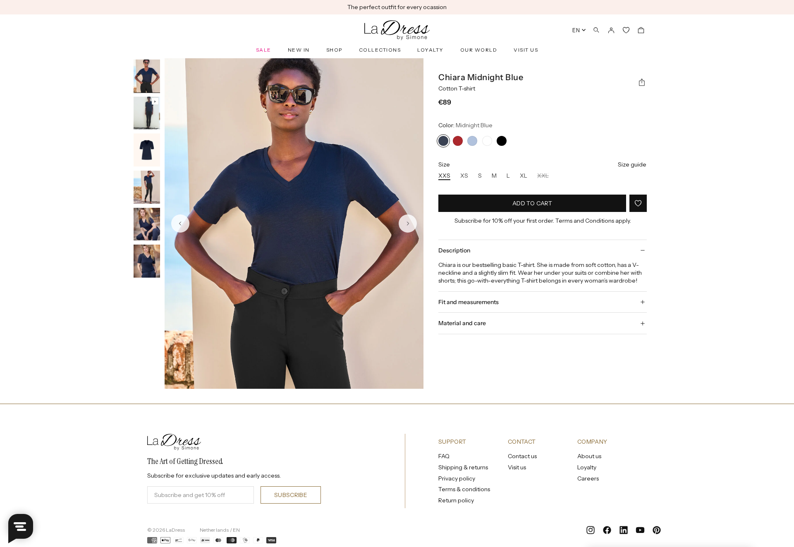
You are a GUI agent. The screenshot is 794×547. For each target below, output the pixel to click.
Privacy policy (456, 478)
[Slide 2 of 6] (147, 114)
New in (299, 50)
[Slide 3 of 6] (147, 150)
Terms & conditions (464, 489)
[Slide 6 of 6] (147, 261)
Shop (334, 50)
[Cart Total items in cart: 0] (641, 30)
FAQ (444, 456)
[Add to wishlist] (638, 203)
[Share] (642, 83)
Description (454, 250)
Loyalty (430, 50)
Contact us (522, 456)
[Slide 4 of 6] (147, 188)
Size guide (632, 164)
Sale (263, 50)
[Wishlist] (626, 30)
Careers (588, 478)
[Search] (596, 30)
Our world (478, 50)
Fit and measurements (468, 302)
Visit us (526, 50)
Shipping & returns (463, 467)
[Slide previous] (180, 223)
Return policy (456, 500)
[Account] (611, 30)
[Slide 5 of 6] (147, 225)
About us (589, 456)
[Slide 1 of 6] (147, 76)
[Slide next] (408, 223)
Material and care (462, 323)
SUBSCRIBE (290, 495)
